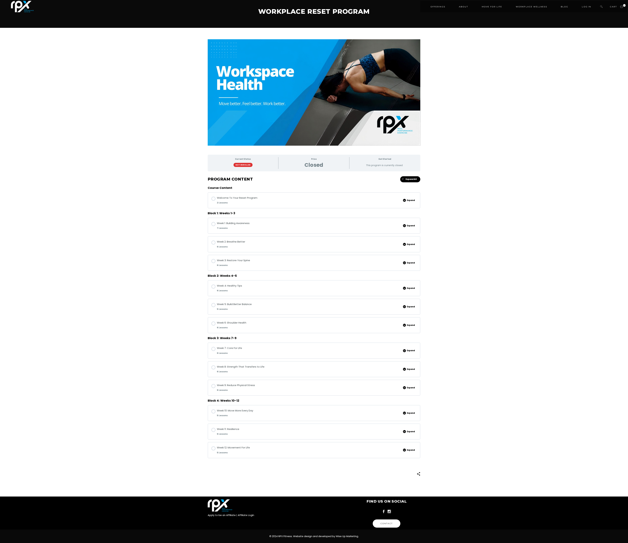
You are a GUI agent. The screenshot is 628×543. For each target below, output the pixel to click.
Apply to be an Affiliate (222, 515)
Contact (386, 523)
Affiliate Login (246, 515)
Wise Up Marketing (347, 536)
